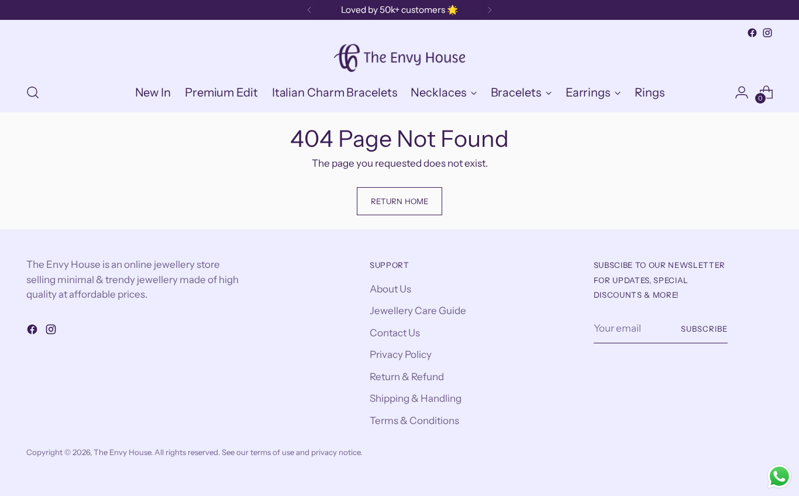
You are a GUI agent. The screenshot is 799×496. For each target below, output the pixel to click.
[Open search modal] (32, 92)
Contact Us (395, 333)
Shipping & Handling (416, 398)
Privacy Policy (401, 354)
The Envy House (122, 452)
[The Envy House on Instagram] (767, 32)
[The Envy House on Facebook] (752, 32)
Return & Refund (407, 377)
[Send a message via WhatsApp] (779, 476)
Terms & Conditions (414, 420)
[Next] (489, 10)
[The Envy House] (399, 57)
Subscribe (704, 328)
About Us (390, 289)
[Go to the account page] (741, 92)
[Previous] (309, 10)
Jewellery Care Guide (418, 310)
